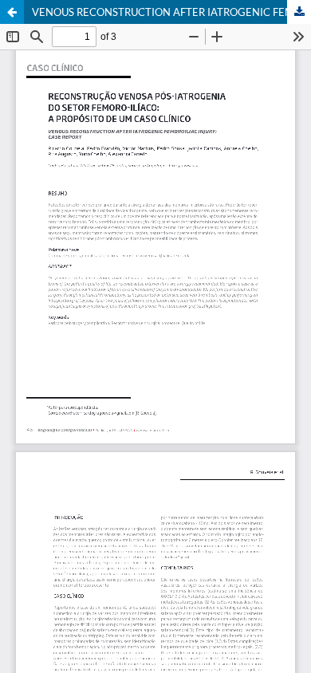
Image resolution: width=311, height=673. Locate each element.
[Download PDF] (299, 12)
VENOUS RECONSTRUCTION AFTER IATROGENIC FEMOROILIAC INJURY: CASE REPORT (171, 12)
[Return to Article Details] (12, 12)
